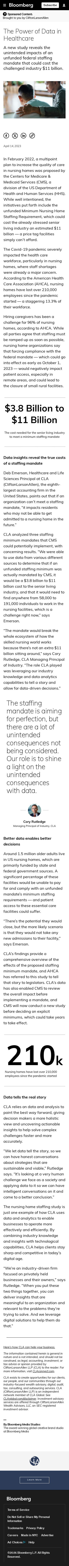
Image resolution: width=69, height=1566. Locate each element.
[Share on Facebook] (6, 137)
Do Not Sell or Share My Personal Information (28, 1519)
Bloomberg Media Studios (23, 1424)
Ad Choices (14, 1542)
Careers (12, 1535)
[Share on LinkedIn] (23, 137)
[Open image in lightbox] (34, 422)
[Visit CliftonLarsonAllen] (34, 1461)
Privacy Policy (35, 1528)
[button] (4, 5)
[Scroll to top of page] (61, 1557)
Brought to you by (25, 17)
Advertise (47, 1535)
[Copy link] (32, 136)
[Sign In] (64, 5)
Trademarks (15, 1528)
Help (31, 1542)
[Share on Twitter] (15, 137)
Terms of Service (18, 1509)
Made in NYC (29, 1535)
